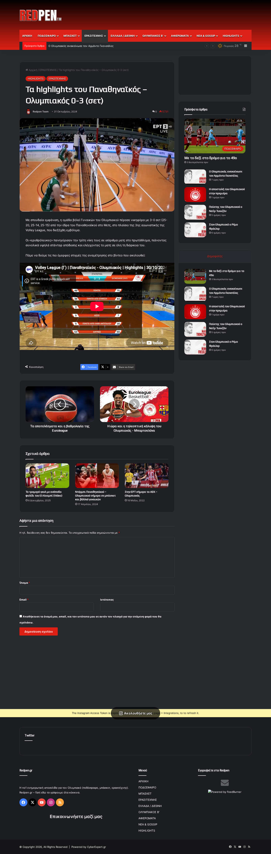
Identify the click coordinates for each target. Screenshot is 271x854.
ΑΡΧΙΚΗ (27, 35)
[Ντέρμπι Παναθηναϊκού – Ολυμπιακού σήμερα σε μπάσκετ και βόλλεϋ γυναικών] (97, 475)
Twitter (30, 735)
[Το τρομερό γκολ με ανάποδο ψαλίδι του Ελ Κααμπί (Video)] (47, 475)
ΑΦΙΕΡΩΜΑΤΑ (180, 35)
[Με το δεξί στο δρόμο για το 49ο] (195, 276)
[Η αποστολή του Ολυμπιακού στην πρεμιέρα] (195, 194)
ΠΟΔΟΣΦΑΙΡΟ (47, 35)
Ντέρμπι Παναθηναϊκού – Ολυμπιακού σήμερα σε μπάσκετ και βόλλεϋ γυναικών (95, 495)
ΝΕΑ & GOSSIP (206, 35)
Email (24, 599)
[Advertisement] (175, 13)
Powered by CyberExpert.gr (88, 846)
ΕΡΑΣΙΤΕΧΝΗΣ (94, 35)
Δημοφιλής (215, 256)
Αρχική (32, 69)
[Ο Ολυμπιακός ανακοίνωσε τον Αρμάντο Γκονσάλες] (195, 176)
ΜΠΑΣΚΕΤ (70, 35)
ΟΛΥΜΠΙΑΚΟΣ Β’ (152, 35)
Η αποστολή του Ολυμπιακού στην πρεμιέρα (75, 45)
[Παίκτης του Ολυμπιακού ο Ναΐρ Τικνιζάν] (195, 212)
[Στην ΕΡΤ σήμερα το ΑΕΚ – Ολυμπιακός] (146, 475)
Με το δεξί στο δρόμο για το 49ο (210, 158)
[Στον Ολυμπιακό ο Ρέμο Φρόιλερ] (195, 229)
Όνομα (24, 582)
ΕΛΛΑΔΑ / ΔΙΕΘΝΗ (123, 35)
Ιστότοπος (107, 599)
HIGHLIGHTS (231, 35)
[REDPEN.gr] (40, 15)
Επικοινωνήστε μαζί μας (76, 816)
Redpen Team (41, 111)
